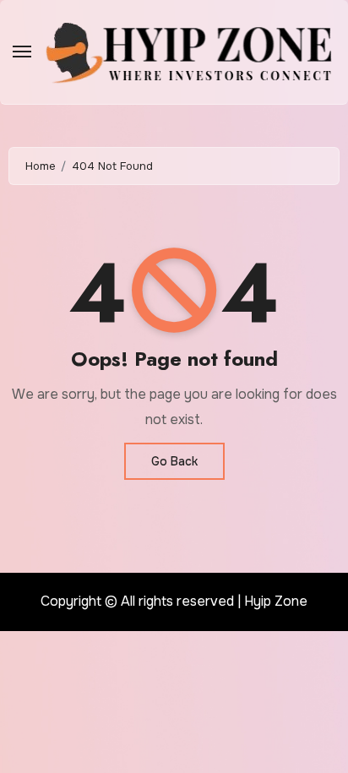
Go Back (174, 461)
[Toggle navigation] (21, 51)
